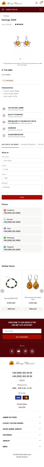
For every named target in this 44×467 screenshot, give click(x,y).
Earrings (6, 16)
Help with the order (10, 144)
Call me (22, 380)
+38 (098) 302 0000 (11, 222)
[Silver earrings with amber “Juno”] (32, 282)
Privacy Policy (22, 404)
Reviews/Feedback (28, 144)
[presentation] (2, 291)
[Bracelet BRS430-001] (11, 282)
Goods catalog (12, 10)
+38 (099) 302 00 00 (22, 376)
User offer (22, 407)
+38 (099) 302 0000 (11, 213)
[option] (10, 145)
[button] (20, 59)
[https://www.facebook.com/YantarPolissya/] (12, 351)
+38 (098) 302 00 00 (22, 372)
